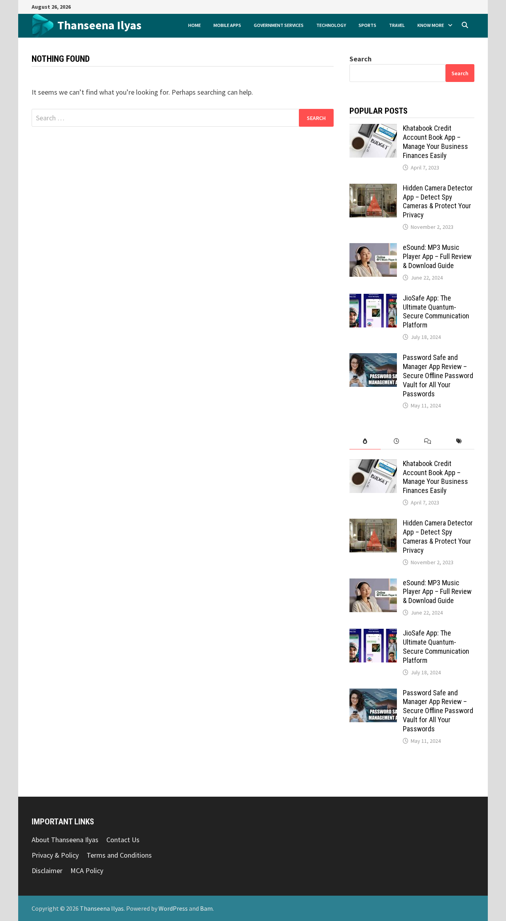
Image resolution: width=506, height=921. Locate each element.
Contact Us (123, 839)
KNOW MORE (430, 25)
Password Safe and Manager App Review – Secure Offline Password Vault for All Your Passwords (438, 375)
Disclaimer (47, 870)
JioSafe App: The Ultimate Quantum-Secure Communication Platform (436, 311)
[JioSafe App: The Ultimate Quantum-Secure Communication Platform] (373, 299)
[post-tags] (458, 441)
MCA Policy (86, 870)
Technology (331, 25)
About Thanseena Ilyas (65, 839)
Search (360, 58)
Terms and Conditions (119, 855)
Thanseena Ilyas (99, 24)
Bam (206, 908)
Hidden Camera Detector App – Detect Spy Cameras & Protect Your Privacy (438, 201)
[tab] (365, 441)
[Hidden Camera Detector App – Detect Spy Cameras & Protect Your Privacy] (373, 189)
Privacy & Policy (55, 855)
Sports (367, 25)
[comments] (427, 441)
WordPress (173, 908)
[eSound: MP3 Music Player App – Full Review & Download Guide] (373, 248)
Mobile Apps (227, 25)
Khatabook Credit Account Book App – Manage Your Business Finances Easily (435, 142)
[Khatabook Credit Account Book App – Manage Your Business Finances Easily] (373, 129)
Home (194, 25)
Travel (397, 25)
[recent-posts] (396, 441)
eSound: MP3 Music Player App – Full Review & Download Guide (437, 256)
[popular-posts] (365, 441)
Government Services (279, 25)
